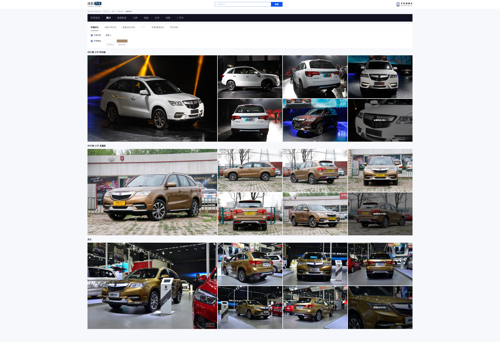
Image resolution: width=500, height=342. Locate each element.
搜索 (277, 4)
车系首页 (95, 18)
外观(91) (94, 27)
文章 (157, 18)
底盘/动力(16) (128, 27)
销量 (168, 18)
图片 (108, 18)
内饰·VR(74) (110, 27)
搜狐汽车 (94, 4)
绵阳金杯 (120, 11)
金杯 (113, 11)
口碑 (135, 18)
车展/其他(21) (158, 27)
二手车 (180, 18)
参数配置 (122, 18)
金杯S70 (129, 11)
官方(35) (174, 27)
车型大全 (106, 11)
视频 (146, 18)
